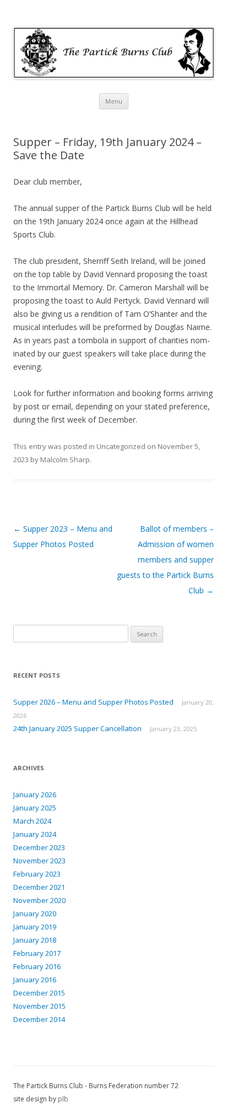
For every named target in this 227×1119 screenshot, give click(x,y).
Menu (113, 101)
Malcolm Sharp (65, 459)
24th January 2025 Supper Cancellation (77, 728)
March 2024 (32, 821)
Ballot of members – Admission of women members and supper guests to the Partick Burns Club (165, 559)
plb (63, 1099)
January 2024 (34, 834)
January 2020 (34, 913)
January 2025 (34, 808)
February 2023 (37, 874)
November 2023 (39, 861)
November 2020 (39, 900)
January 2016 (34, 980)
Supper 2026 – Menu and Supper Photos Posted (93, 702)
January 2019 (34, 927)
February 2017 (37, 953)
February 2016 (37, 966)
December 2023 (39, 847)
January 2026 (34, 794)
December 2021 (39, 887)
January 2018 (34, 940)
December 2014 (39, 1019)
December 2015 (39, 993)
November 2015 (39, 1006)
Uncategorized (120, 446)
